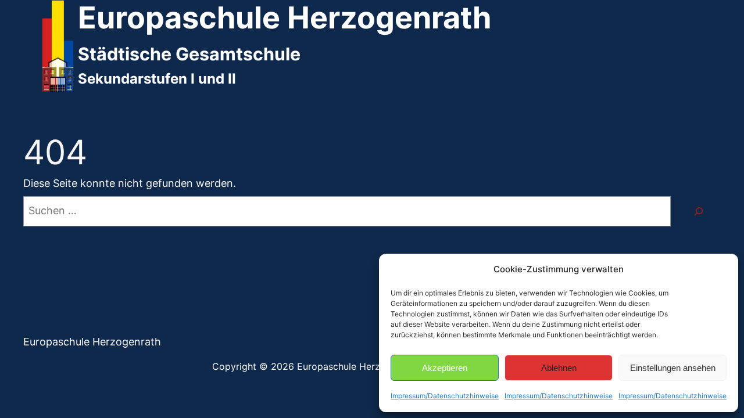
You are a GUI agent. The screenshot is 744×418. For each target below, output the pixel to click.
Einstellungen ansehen (673, 368)
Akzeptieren (444, 368)
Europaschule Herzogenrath (92, 342)
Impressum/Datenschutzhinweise (445, 395)
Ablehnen (559, 368)
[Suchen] (699, 211)
